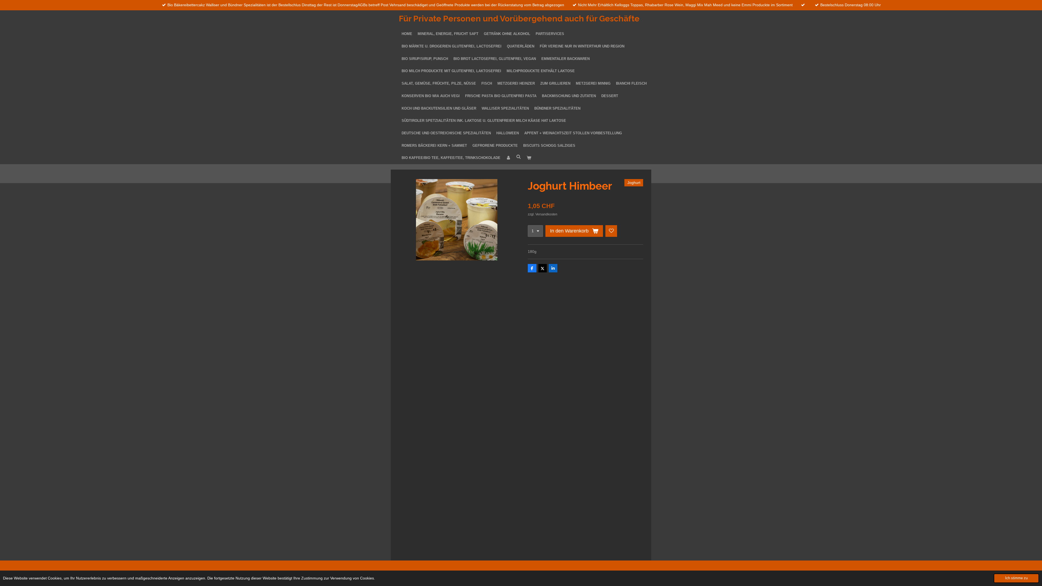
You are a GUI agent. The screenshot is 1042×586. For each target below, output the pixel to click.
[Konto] (508, 158)
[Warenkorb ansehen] (529, 158)
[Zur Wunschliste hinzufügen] (611, 231)
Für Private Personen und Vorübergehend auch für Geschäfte (519, 18)
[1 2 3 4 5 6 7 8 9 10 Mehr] (535, 231)
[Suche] (518, 157)
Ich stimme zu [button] (1016, 578)
